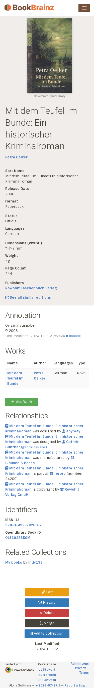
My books (13, 562)
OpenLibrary (57, 96)
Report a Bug (74, 685)
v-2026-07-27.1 (47, 685)
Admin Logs (80, 664)
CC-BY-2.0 (47, 680)
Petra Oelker (16, 157)
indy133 (35, 562)
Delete (48, 612)
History (49, 602)
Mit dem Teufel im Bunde (15, 378)
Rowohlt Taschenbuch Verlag (31, 288)
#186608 (73, 336)
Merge (48, 623)
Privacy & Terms (82, 670)
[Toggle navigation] (84, 8)
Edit (49, 592)
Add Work (24, 401)
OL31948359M (17, 537)
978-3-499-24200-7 (23, 525)
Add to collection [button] (48, 633)
